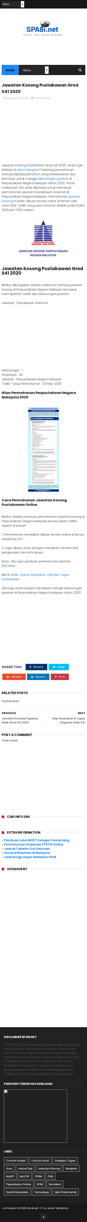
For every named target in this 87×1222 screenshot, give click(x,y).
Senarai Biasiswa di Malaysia (27, 853)
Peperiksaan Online (18, 1184)
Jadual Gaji (25, 1168)
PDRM (38, 1176)
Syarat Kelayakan (17, 1192)
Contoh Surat (40, 1160)
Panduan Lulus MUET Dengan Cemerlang (36, 840)
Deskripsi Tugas (65, 1160)
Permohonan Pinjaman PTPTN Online (33, 844)
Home (10, 70)
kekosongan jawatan (53, 179)
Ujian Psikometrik (65, 1192)
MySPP (10, 1176)
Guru (9, 1168)
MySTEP (24, 1176)
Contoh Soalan (16, 1160)
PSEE (50, 1176)
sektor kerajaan (28, 170)
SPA (20, 539)
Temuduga (41, 1192)
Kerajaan (71, 1168)
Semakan (55, 1184)
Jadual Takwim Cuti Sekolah (27, 849)
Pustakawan (43, 98)
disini (11, 566)
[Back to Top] (43, 1216)
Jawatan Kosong (49, 1168)
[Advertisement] (43, 133)
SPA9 (40, 1184)
